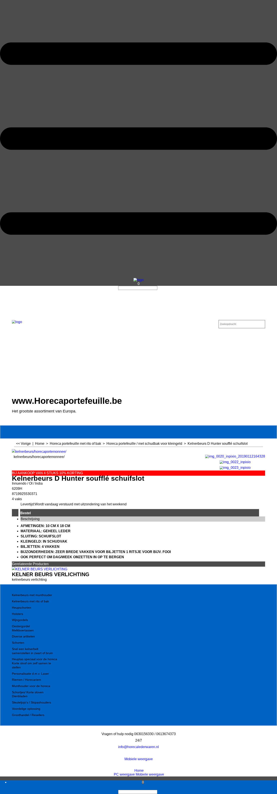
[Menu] (138, 276)
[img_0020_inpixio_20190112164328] (235, 456)
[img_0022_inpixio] (235, 461)
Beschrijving (30, 519)
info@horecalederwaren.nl (138, 747)
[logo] (139, 280)
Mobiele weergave (138, 759)
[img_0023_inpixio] (235, 467)
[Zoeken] (158, 287)
